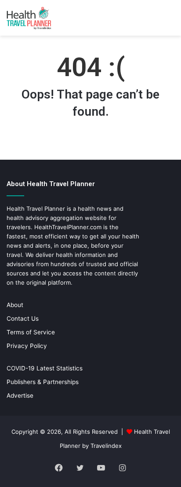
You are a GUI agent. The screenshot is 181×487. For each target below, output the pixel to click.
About (15, 304)
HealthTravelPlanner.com (67, 227)
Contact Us (23, 318)
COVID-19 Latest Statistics (45, 368)
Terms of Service (31, 332)
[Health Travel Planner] (42, 17)
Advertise (20, 395)
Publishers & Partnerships (43, 381)
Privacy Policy (27, 345)
